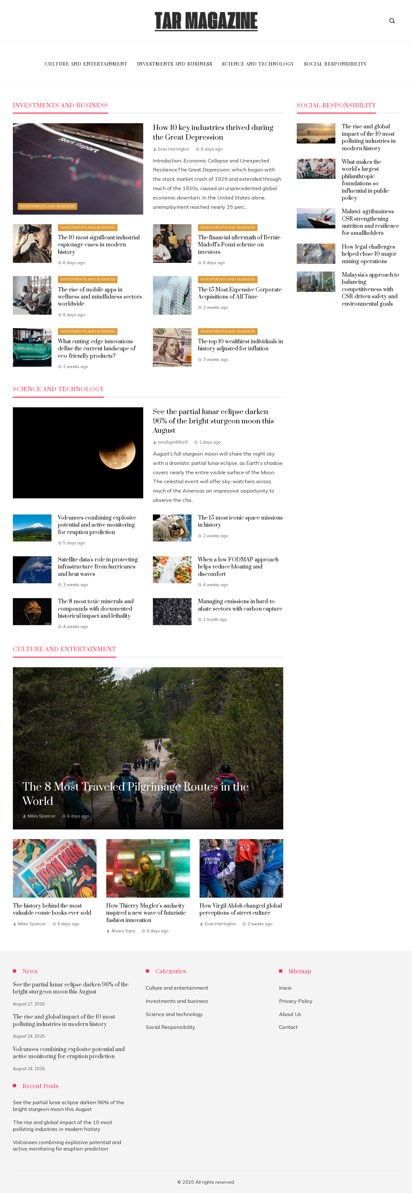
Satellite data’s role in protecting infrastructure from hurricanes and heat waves (98, 567)
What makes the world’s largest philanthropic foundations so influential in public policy (365, 180)
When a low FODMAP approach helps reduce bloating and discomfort (238, 567)
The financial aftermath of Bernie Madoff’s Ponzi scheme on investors (239, 245)
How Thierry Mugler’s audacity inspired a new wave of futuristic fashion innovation (146, 913)
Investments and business (47, 206)
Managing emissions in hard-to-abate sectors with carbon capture (240, 605)
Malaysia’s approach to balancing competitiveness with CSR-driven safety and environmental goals (370, 290)
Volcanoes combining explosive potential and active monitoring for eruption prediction (97, 525)
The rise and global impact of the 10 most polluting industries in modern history (369, 137)
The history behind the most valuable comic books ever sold (52, 909)
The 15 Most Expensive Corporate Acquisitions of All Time (240, 293)
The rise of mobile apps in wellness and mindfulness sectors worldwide (100, 297)
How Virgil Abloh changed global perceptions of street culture (241, 909)
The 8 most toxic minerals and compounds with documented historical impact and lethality (96, 609)
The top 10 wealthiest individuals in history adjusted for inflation (240, 345)
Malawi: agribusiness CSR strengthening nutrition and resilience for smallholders (370, 222)
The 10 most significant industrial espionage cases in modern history (99, 245)
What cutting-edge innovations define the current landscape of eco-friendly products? (97, 349)
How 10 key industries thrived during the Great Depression (213, 132)
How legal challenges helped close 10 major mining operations (369, 254)
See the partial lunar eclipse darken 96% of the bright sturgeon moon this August (213, 421)
